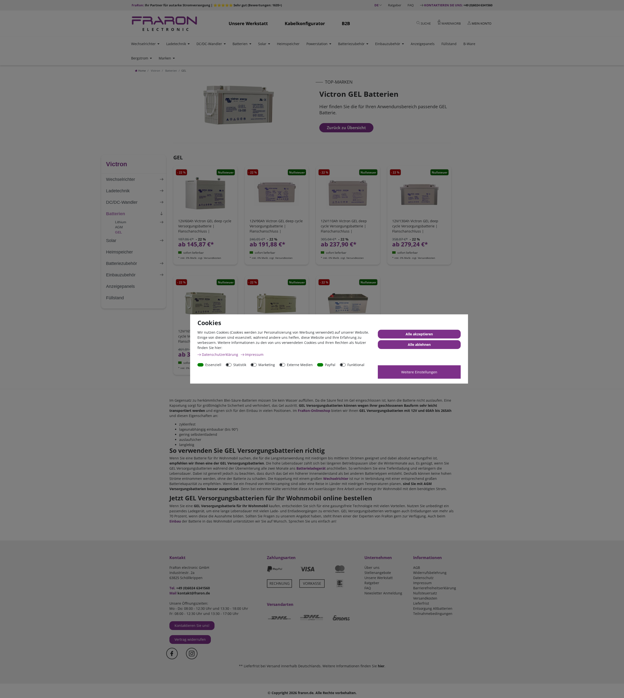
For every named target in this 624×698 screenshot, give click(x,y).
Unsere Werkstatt (248, 23)
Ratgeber (394, 5)
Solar (262, 43)
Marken (165, 58)
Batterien (240, 43)
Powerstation (317, 43)
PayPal (330, 364)
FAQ (411, 5)
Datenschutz (423, 577)
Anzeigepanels (423, 43)
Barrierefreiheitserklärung (434, 588)
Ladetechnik (176, 43)
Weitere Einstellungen (419, 372)
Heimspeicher (288, 43)
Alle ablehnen (419, 344)
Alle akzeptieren (419, 334)
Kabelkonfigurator (305, 23)
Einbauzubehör (387, 43)
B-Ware (469, 43)
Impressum (422, 583)
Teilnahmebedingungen (432, 613)
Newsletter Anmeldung (383, 593)
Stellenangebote (377, 572)
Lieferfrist (421, 603)
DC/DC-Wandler (209, 43)
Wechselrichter (143, 43)
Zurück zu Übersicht (346, 127)
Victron (155, 70)
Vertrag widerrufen (190, 639)
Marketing (266, 364)
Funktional (355, 364)
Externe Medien (300, 364)
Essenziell (213, 364)
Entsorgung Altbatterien (432, 608)
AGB (416, 567)
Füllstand (449, 43)
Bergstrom (139, 58)
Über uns (372, 567)
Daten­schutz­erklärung (220, 354)
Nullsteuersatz (425, 593)
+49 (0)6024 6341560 (458, 5)
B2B (346, 23)
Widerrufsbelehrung (430, 572)
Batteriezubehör (351, 43)
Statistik (239, 364)
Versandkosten (425, 598)
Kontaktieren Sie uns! (192, 625)
